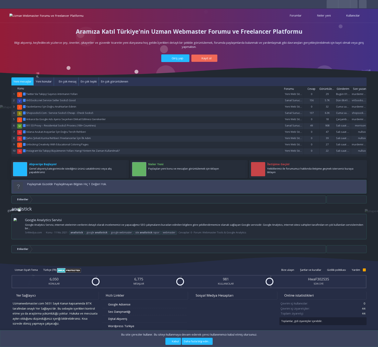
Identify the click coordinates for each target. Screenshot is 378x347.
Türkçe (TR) (49, 270)
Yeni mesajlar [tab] (22, 81)
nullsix (362, 132)
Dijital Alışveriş (117, 319)
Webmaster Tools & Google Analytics (224, 232)
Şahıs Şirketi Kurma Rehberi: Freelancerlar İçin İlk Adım (58, 138)
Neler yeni (324, 15)
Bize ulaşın (287, 270)
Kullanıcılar (353, 15)
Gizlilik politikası (336, 270)
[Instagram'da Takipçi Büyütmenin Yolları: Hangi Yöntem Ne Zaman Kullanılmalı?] (24, 150)
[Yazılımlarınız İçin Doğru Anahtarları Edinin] (24, 106)
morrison (360, 125)
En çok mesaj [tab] (67, 81)
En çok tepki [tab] (89, 81)
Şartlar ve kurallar (310, 270)
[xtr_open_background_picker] (354, 4)
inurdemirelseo (361, 94)
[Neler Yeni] (243, 165)
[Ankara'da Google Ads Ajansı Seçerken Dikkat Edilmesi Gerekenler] (24, 119)
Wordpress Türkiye (121, 326)
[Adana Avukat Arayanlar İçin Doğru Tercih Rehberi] (24, 132)
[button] (305, 15)
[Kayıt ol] (124, 165)
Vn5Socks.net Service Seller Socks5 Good (51, 100)
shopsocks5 (359, 113)
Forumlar (296, 15)
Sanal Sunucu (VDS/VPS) (299, 100)
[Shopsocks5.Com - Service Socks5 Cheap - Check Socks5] (24, 113)
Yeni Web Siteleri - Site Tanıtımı (303, 94)
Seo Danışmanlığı (119, 312)
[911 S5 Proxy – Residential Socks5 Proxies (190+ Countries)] (24, 125)
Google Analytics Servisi (43, 220)
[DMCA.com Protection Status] (69, 272)
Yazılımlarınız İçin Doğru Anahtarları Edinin (51, 106)
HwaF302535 (318, 279)
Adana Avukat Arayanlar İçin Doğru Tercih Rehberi (56, 132)
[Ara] (363, 4)
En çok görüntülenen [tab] (114, 81)
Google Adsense (119, 304)
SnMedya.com (33, 232)
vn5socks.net (360, 100)
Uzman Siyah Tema (26, 270)
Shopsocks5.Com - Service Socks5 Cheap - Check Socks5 (59, 113)
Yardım (356, 270)
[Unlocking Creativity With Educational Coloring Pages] (24, 144)
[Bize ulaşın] (362, 165)
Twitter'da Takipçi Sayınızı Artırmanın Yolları (52, 94)
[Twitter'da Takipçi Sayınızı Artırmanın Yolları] (24, 94)
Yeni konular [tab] (44, 81)
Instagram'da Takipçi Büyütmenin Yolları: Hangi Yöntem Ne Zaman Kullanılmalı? (73, 150)
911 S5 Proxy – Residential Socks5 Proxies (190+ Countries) (61, 125)
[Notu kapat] (362, 184)
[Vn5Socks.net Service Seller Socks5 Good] (24, 100)
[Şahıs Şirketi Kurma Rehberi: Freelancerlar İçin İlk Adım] (24, 138)
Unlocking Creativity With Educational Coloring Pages (57, 144)
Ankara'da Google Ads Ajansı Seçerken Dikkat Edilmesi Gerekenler (66, 119)
